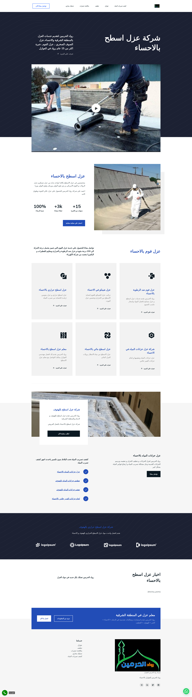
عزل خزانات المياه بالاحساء (68, 471)
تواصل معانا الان (41, 6)
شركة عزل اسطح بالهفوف (66, 409)
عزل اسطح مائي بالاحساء (97, 349)
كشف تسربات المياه (75, 656)
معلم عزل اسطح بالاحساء (53, 349)
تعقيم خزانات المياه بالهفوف (68, 489)
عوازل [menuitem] (106, 6)
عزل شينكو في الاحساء (99, 289)
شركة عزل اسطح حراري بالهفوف (96, 526)
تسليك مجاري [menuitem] (70, 6)
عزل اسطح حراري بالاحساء (52, 289)
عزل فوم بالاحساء (145, 251)
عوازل (80, 645)
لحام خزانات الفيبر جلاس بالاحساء (66, 498)
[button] (96, 108)
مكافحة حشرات (76, 651)
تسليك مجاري (77, 653)
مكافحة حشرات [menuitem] (84, 6)
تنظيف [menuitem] (97, 6)
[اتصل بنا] (5, 693)
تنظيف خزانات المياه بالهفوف (67, 480)
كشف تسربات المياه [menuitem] (120, 6)
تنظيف (79, 648)
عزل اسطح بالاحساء (68, 175)
